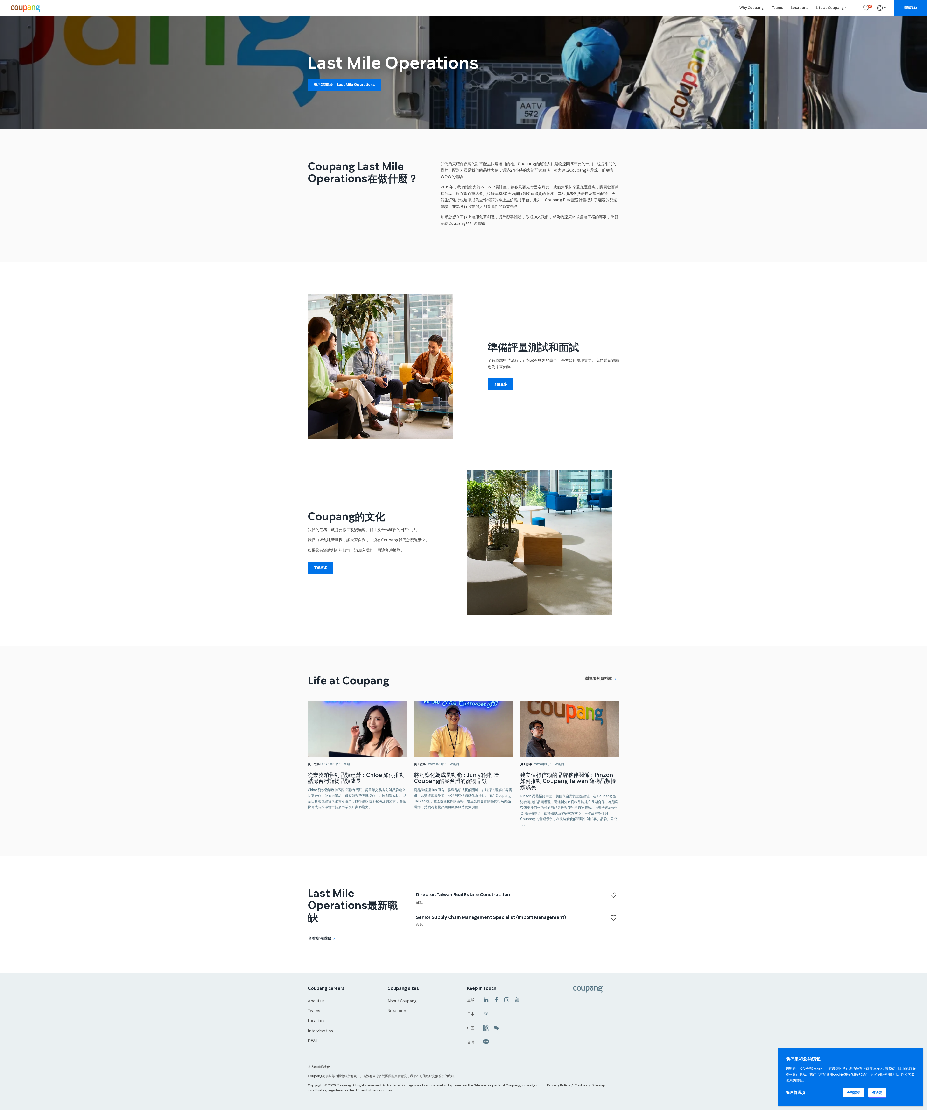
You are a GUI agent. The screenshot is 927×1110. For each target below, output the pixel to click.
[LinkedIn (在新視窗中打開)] (486, 999)
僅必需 (877, 1093)
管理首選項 (795, 1092)
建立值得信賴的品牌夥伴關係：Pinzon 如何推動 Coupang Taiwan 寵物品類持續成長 (568, 781)
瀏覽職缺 (910, 8)
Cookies (581, 1085)
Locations (799, 8)
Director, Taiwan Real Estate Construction (463, 894)
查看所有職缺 (319, 938)
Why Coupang (751, 8)
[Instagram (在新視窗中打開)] (507, 999)
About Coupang (402, 1001)
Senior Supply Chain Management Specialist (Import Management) (491, 917)
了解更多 (500, 384)
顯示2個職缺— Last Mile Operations (344, 85)
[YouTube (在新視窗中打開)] (517, 999)
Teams (777, 8)
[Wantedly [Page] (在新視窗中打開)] (486, 1013)
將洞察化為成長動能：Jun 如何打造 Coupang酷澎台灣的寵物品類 (456, 778)
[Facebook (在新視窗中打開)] (496, 999)
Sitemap (598, 1085)
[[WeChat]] (496, 1027)
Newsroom (397, 1011)
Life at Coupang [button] (830, 8)
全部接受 (854, 1093)
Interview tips (320, 1031)
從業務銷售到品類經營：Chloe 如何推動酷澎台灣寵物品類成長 (356, 778)
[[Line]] (486, 1041)
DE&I (312, 1041)
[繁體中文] (881, 8)
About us (316, 1001)
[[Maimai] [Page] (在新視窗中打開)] (486, 1027)
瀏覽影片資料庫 (598, 678)
